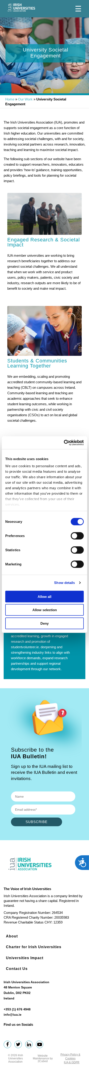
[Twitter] (19, 1045)
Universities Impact (24, 958)
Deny (44, 623)
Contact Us (17, 969)
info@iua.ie (12, 1014)
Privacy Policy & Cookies (70, 1056)
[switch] (77, 535)
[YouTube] (41, 1045)
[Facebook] (8, 1045)
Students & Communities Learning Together (37, 363)
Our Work (25, 99)
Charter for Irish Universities (33, 947)
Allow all (44, 596)
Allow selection (44, 610)
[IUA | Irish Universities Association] (21, 7)
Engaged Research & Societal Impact (43, 242)
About (12, 936)
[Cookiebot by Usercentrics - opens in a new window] (64, 443)
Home (9, 99)
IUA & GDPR (71, 1062)
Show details (64, 583)
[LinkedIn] (30, 1045)
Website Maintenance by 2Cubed (43, 1058)
